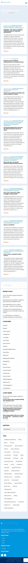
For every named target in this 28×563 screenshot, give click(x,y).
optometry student (19, 473)
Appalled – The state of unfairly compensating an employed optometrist (13, 31)
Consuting (15, 455)
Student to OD (6, 382)
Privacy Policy (19, 561)
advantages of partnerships (10, 439)
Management (12, 27)
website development (8, 508)
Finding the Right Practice (9, 26)
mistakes (6, 464)
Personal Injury (6, 367)
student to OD (7, 504)
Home (2, 12)
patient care (6, 480)
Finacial (21, 455)
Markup (5, 364)
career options (7, 452)
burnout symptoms (19, 445)
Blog (6, 12)
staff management (8, 498)
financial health (7, 458)
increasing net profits (8, 461)
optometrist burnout (16, 467)
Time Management (14, 124)
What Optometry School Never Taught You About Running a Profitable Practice (13, 300)
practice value (7, 486)
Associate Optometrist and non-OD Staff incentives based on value (13, 129)
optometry (6, 470)
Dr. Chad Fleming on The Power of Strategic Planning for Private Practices (12, 316)
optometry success (8, 476)
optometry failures (8, 473)
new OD (12, 464)
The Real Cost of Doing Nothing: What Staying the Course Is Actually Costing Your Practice (13, 311)
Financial (5, 346)
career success (16, 452)
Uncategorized (14, 58)
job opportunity (19, 461)
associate (12, 442)
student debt (21, 501)
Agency (5, 442)
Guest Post (5, 355)
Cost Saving (6, 340)
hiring (22, 458)
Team (3, 540)
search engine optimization (10, 492)
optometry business (15, 470)
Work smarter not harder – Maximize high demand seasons (13, 163)
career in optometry (15, 448)
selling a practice (7, 495)
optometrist (6, 467)
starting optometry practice (10, 501)
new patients (19, 464)
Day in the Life (19, 25)
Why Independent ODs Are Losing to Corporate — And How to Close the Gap (12, 305)
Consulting (5, 337)
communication (7, 455)
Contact (4, 548)
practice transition (18, 483)
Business (5, 325)
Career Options (15, 120)
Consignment (6, 334)
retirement (15, 486)
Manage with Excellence (18, 88)
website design (16, 504)
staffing (15, 495)
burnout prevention (8, 445)
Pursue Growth (14, 89)
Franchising (6, 352)
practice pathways (8, 483)
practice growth (15, 480)
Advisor (19, 439)
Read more (6, 80)
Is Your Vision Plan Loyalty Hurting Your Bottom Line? (13, 296)
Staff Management (19, 27)
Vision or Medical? (9, 224)
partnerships (17, 476)
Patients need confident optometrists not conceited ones (14, 61)
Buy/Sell (13, 25)
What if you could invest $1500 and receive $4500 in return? (14, 93)
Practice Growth (7, 89)
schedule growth (7, 489)
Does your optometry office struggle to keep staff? (12, 193)
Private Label (6, 373)
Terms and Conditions (10, 561)
